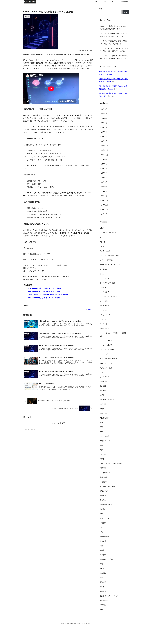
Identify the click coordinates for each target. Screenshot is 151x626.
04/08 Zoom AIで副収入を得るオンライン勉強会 (44, 298)
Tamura (109, 74)
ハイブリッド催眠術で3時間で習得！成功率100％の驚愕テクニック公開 (113, 35)
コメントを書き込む (58, 423)
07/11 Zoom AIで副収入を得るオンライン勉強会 (44, 288)
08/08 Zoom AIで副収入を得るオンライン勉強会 (44, 291)
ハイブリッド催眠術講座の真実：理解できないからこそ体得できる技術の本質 (114, 57)
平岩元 (108, 82)
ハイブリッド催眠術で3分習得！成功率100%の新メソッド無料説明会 (113, 42)
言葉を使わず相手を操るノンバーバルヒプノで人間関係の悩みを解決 (114, 27)
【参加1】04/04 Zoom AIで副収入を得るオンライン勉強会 (47, 294)
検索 (100, 9)
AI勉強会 (27, 305)
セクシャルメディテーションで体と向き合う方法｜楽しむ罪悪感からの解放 (114, 49)
